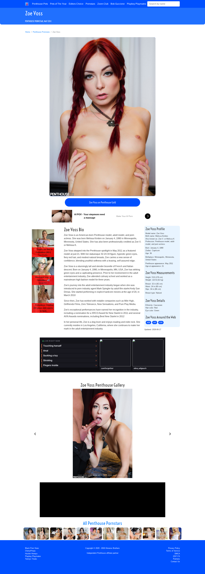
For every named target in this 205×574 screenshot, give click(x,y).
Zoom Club (102, 4)
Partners (176, 559)
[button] (35, 434)
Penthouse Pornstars (41, 32)
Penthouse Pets (40, 4)
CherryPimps (30, 551)
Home (27, 32)
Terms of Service (173, 551)
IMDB (148, 322)
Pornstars (90, 4)
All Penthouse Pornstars (102, 523)
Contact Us (175, 561)
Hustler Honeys (31, 554)
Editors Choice (76, 4)
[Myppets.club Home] (27, 4)
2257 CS (176, 556)
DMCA (177, 554)
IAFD (154, 322)
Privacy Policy (174, 548)
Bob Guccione (118, 4)
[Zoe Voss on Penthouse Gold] (102, 116)
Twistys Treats (31, 559)
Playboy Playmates (136, 4)
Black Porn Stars (32, 548)
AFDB (160, 322)
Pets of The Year (58, 4)
